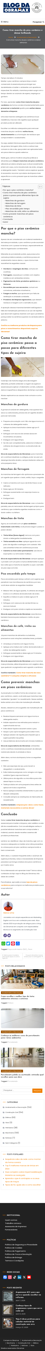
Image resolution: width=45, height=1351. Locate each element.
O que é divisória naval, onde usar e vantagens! (33, 956)
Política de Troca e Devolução (18, 1254)
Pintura (10, 1003)
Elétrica (8, 1117)
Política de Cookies (13, 1248)
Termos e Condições (14, 1260)
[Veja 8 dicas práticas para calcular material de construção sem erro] (8, 1323)
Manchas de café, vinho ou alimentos (22, 211)
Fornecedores (11, 1229)
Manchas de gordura (15, 200)
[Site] (5, 935)
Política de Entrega (13, 1257)
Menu (5, 22)
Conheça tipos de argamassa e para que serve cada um (29, 1308)
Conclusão (8, 219)
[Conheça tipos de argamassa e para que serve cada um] (8, 1309)
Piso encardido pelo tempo (18, 208)
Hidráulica (9, 1128)
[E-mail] (9, 935)
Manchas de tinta (13, 206)
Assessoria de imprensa (15, 1226)
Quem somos (11, 1220)
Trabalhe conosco (13, 1223)
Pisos (30, 949)
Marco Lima (8, 913)
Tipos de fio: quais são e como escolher (23, 1185)
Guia (7, 1122)
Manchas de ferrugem (15, 203)
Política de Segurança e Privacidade (21, 1244)
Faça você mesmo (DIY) (17, 949)
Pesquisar (37, 22)
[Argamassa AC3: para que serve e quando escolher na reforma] (8, 1296)
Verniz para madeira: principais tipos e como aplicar (11, 956)
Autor (5, 222)
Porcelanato (13, 1042)
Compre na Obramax (11, 1340)
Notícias (8, 1138)
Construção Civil (11, 1112)
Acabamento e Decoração (12, 993)
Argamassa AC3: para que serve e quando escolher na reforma (28, 1294)
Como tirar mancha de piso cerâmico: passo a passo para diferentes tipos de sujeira (20, 195)
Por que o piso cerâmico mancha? (18, 190)
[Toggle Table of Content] (39, 187)
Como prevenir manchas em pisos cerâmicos (18, 215)
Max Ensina (9, 1133)
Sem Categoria (11, 1143)
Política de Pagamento (15, 1251)
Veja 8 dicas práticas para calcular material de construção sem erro (28, 1321)
